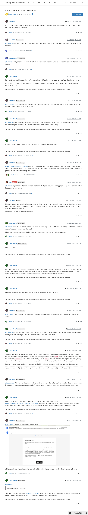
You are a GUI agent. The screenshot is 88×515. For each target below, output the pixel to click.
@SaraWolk (20, 40)
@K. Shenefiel (21, 100)
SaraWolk (12, 21)
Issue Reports (13, 14)
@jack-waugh (10, 314)
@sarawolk (9, 43)
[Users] (49, 2)
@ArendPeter (10, 166)
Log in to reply (77, 14)
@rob (18, 200)
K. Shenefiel (13, 58)
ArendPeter (13, 223)
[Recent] (29, 2)
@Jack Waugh (21, 162)
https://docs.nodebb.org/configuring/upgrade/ (21, 403)
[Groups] (54, 2)
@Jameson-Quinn (21, 166)
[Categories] (34, 2)
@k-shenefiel (9, 104)
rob (10, 182)
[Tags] (39, 2)
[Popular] (44, 2)
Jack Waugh (13, 76)
